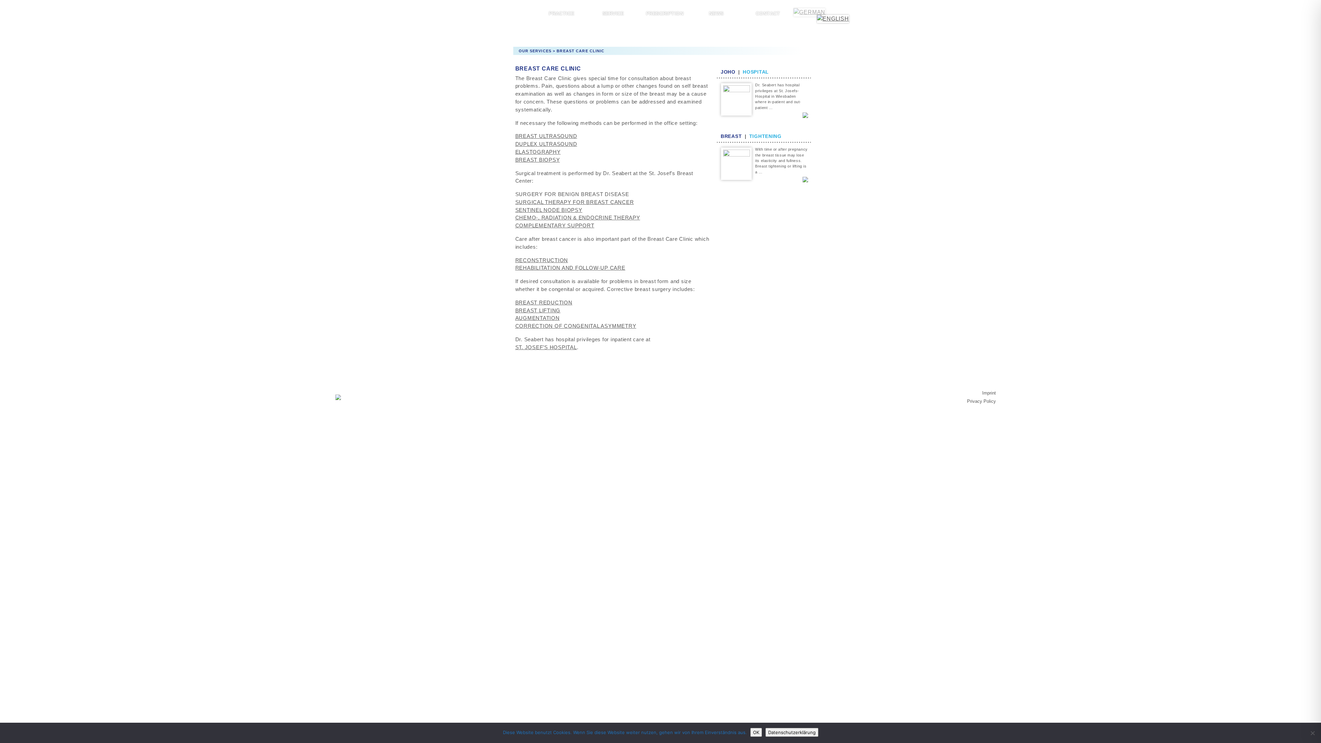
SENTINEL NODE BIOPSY (548, 210)
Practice (561, 13)
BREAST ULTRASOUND (546, 136)
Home (510, 13)
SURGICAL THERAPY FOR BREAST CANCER (574, 202)
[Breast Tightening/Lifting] (736, 163)
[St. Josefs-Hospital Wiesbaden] (338, 397)
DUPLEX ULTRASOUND (546, 144)
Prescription (665, 13)
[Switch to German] (809, 12)
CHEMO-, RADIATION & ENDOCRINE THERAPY (577, 217)
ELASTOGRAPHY (538, 152)
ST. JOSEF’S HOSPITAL (546, 347)
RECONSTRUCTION (541, 260)
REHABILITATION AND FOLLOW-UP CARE (570, 268)
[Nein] (1312, 733)
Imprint (989, 393)
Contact (768, 13)
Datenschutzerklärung (792, 732)
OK (756, 732)
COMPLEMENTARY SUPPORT (554, 225)
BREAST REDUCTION (543, 302)
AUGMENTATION (537, 318)
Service (613, 13)
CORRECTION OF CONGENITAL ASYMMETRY (575, 326)
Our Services (535, 51)
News (716, 13)
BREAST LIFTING (538, 310)
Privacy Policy (981, 401)
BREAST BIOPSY (537, 160)
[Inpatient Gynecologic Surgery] (736, 99)
